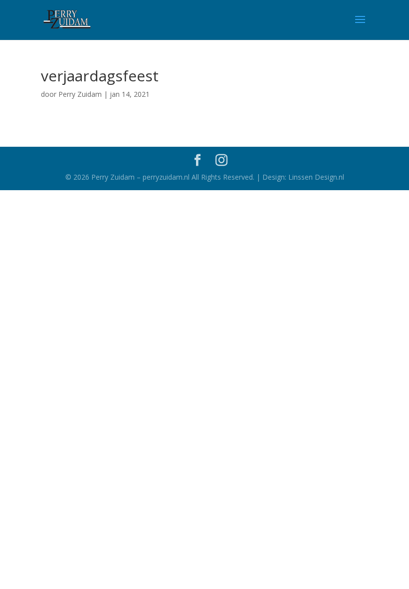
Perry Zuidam (80, 94)
